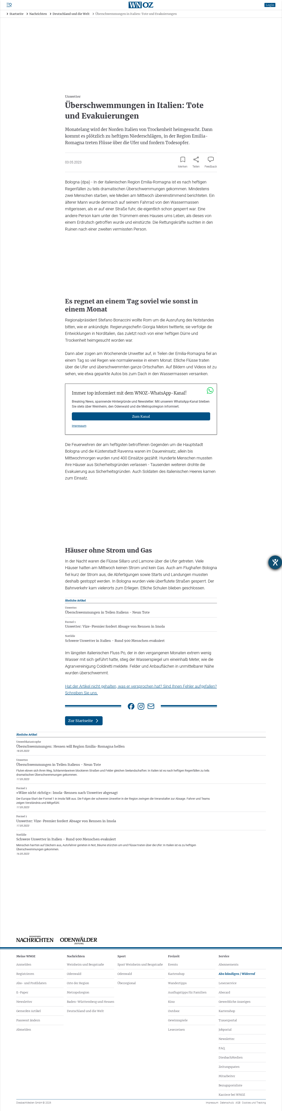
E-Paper (22, 992)
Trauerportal (228, 1020)
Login (270, 5)
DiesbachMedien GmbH (33, 1102)
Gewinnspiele (178, 1020)
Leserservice (228, 983)
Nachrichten (76, 956)
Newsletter (24, 1002)
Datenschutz (227, 1102)
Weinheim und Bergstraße (85, 964)
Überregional (126, 983)
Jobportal (225, 1029)
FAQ (222, 1048)
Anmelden (23, 964)
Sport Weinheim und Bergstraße (140, 964)
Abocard (224, 992)
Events (173, 964)
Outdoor (174, 1011)
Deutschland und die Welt (85, 1011)
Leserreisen (176, 1029)
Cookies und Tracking (254, 1102)
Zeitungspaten (229, 1067)
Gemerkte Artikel (28, 1011)
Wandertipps (177, 983)
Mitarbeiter (227, 1076)
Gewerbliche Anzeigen (234, 1002)
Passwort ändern (28, 1020)
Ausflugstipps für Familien (187, 992)
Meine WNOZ (25, 956)
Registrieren (25, 974)
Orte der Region (78, 983)
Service (224, 956)
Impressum (79, 425)
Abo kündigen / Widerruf (237, 974)
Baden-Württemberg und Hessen (90, 1002)
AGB (238, 1102)
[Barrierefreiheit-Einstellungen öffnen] (275, 562)
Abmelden (23, 1029)
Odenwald (74, 974)
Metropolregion (78, 992)
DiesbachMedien (231, 1057)
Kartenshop (176, 974)
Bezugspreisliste (230, 1085)
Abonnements (228, 964)
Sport (121, 956)
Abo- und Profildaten (31, 983)
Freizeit (174, 956)
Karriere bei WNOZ (232, 1095)
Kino (171, 1002)
